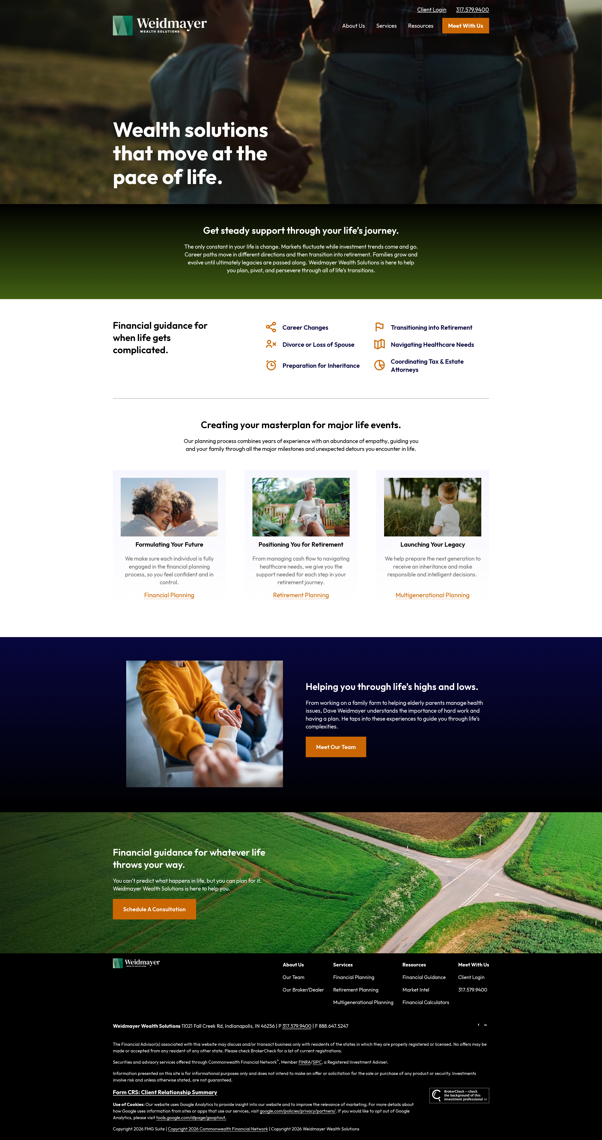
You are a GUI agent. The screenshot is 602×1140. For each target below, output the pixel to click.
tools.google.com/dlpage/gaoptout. (191, 1117)
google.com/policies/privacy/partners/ (298, 1111)
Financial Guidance (424, 977)
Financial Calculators (425, 1002)
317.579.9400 (472, 9)
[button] (353, 26)
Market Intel (415, 990)
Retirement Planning (355, 990)
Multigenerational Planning (363, 1002)
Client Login (431, 9)
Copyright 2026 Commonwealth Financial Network (218, 1129)
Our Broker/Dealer (303, 990)
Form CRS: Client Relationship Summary (165, 1092)
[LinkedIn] (485, 1025)
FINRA (305, 1062)
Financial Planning (353, 977)
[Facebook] (478, 1025)
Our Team (293, 977)
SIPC (317, 1062)
